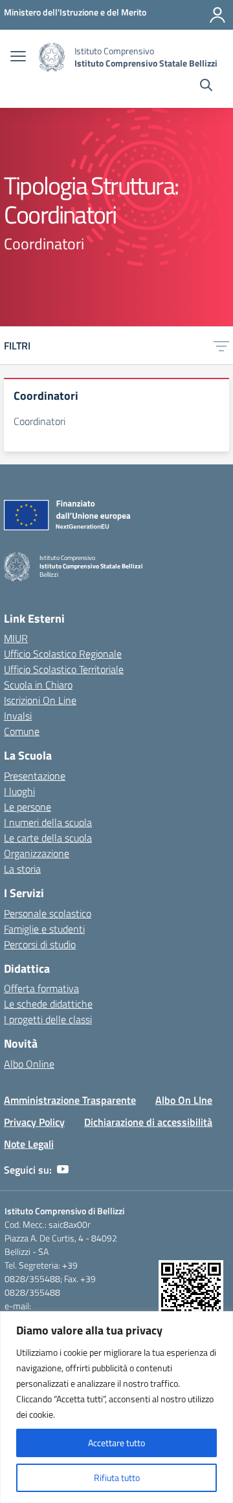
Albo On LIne (183, 1100)
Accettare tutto (116, 1442)
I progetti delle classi (48, 1019)
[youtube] (63, 1170)
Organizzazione (36, 853)
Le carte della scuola (48, 837)
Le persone (27, 806)
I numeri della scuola (48, 822)
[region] (116, 1407)
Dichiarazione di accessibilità (148, 1122)
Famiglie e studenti (44, 929)
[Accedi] (217, 14)
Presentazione (34, 775)
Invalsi (18, 715)
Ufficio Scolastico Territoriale (64, 669)
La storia (22, 868)
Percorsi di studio (40, 944)
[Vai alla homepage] (52, 57)
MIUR (16, 638)
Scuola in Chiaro (38, 684)
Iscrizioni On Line (40, 700)
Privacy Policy (34, 1122)
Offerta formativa (41, 988)
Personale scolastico (47, 913)
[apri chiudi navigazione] (18, 57)
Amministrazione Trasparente (70, 1100)
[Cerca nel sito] (206, 86)
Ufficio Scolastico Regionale (63, 653)
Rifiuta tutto (117, 1477)
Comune (21, 731)
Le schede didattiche (48, 1003)
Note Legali (29, 1144)
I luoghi (19, 791)
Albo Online (29, 1064)
